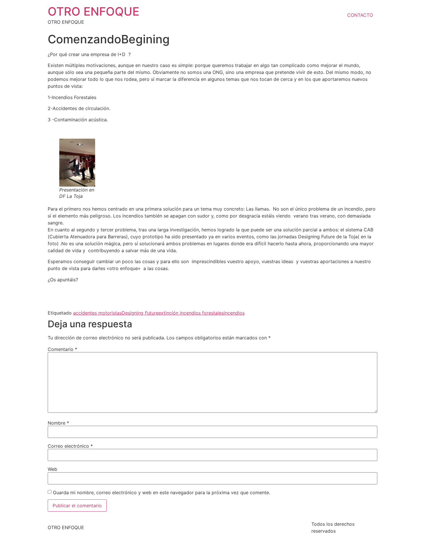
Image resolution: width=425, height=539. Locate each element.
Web (52, 469)
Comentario (62, 349)
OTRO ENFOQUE (93, 11)
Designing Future (140, 313)
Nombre (58, 423)
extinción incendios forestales (191, 313)
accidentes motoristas (97, 313)
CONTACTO (360, 15)
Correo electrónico (70, 446)
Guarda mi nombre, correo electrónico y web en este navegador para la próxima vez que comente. (161, 492)
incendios (234, 313)
